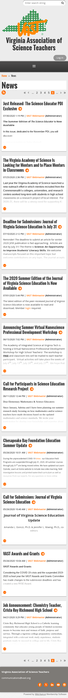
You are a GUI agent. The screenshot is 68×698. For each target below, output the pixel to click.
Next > (61, 92)
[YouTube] (58, 685)
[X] (46, 685)
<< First (24, 92)
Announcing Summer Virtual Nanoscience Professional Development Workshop (33, 330)
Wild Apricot (40, 694)
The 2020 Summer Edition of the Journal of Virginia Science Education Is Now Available (33, 283)
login (28, 308)
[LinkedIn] (52, 685)
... (33, 92)
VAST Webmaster (35, 115)
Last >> (64, 92)
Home (4, 75)
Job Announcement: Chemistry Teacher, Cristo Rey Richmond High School (32, 608)
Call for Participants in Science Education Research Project (34, 386)
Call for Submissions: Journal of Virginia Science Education (32, 499)
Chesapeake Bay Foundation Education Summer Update (31, 443)
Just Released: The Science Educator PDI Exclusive (33, 106)
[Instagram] (64, 685)
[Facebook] (40, 685)
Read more (4, 147)
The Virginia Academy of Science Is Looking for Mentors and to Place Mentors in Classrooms (34, 165)
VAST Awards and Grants (21, 553)
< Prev (28, 92)
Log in (60, 57)
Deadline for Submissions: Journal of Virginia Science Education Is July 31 (30, 224)
